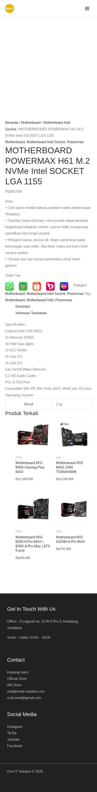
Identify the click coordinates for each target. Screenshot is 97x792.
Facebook (14, 746)
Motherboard (30, 122)
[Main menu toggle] (87, 8)
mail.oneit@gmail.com (24, 698)
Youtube (13, 739)
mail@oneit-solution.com (26, 691)
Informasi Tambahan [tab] (31, 313)
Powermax (75, 142)
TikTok (12, 733)
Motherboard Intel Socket (46, 142)
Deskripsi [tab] (23, 306)
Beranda (11, 122)
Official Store (17, 679)
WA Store (14, 685)
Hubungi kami (17, 672)
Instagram (15, 727)
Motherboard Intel (40, 300)
